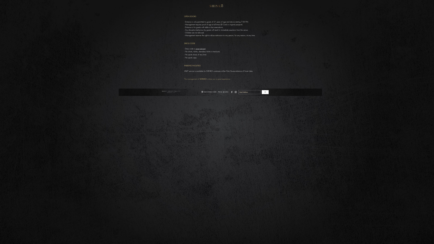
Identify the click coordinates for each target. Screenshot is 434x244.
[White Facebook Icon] (232, 92)
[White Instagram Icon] (235, 92)
